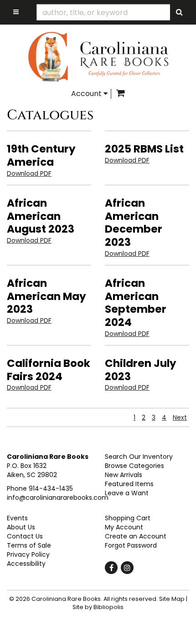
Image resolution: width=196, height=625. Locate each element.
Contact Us (25, 536)
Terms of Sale (29, 545)
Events (17, 518)
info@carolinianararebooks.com (57, 497)
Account (87, 94)
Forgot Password (131, 545)
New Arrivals (123, 474)
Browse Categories (134, 465)
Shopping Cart (127, 518)
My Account (124, 527)
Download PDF (29, 173)
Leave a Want (127, 493)
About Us (21, 527)
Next (180, 417)
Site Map (172, 599)
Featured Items (129, 483)
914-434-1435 (51, 488)
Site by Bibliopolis (98, 607)
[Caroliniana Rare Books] (98, 56)
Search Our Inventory (139, 456)
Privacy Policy (28, 554)
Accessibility (26, 563)
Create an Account (135, 536)
